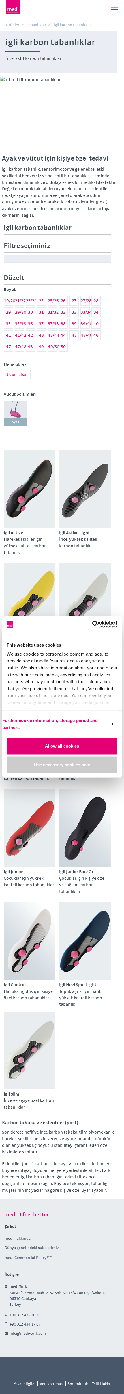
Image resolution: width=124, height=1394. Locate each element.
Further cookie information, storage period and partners (50, 724)
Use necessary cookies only (62, 764)
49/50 (52, 346)
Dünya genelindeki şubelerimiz (32, 1247)
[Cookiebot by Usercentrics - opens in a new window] (92, 625)
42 (30, 335)
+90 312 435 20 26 (25, 1315)
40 (96, 323)
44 (63, 335)
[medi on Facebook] (56, 1367)
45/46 (85, 335)
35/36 (19, 323)
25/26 (52, 300)
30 (30, 312)
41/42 (19, 335)
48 (30, 346)
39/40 (85, 323)
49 (41, 346)
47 (8, 346)
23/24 (30, 300)
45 (74, 335)
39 (74, 323)
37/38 (52, 323)
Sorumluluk (78, 1383)
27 (74, 300)
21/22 (19, 300)
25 (41, 300)
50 (63, 346)
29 (8, 312)
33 (74, 312)
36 (30, 323)
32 (63, 312)
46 (96, 335)
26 (63, 300)
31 (41, 312)
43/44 (52, 335)
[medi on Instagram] (69, 1367)
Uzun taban (17, 374)
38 (63, 323)
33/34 (85, 312)
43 (41, 335)
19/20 (8, 300)
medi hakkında (18, 1238)
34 (96, 312)
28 (96, 300)
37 (41, 323)
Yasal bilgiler (25, 1383)
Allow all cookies (62, 745)
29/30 (19, 312)
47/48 (19, 346)
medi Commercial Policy (25, 1257)
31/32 (52, 312)
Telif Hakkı (101, 1383)
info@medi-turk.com (28, 1333)
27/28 (85, 300)
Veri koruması (52, 1383)
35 (8, 323)
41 (8, 335)
